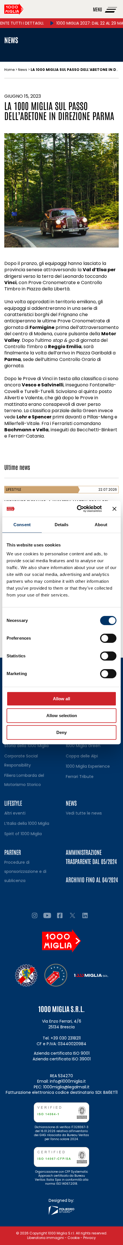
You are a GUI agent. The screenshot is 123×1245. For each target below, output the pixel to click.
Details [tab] (62, 524)
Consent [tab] (22, 524)
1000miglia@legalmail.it (66, 1087)
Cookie (74, 1237)
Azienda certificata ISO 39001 (62, 1059)
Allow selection (61, 715)
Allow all (61, 698)
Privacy (89, 1237)
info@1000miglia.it (68, 1081)
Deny (61, 732)
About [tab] (101, 524)
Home (9, 69)
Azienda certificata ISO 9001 (62, 1053)
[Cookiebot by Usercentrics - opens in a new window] (77, 508)
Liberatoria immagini (45, 1237)
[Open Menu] (111, 9)
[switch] (108, 638)
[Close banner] (114, 509)
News (22, 69)
